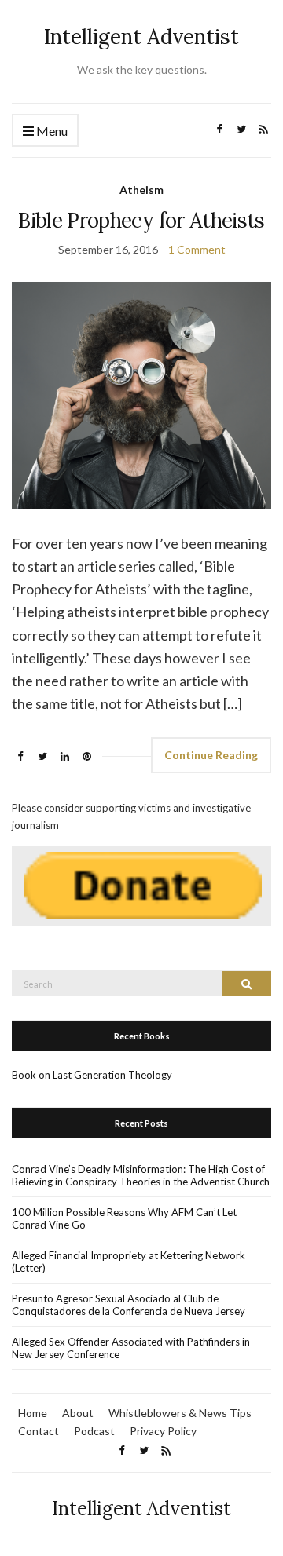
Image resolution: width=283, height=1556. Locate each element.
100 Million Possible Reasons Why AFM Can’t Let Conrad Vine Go (124, 1218)
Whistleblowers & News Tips (180, 1412)
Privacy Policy (163, 1430)
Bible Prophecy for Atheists (141, 220)
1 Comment (197, 249)
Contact (38, 1430)
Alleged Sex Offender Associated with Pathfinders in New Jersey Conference (131, 1348)
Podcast (94, 1430)
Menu (51, 130)
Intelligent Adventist (141, 36)
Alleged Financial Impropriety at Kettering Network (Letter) (128, 1261)
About (78, 1412)
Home (32, 1412)
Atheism (141, 189)
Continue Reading (211, 755)
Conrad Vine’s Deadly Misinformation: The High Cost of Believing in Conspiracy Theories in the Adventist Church (141, 1175)
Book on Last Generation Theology (92, 1074)
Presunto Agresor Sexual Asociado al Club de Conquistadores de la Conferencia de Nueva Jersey (128, 1304)
